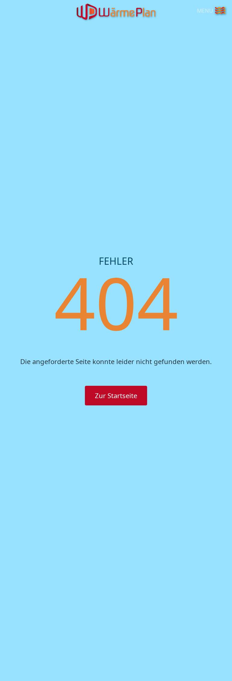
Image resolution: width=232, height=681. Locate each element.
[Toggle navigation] (220, 10)
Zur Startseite (116, 395)
